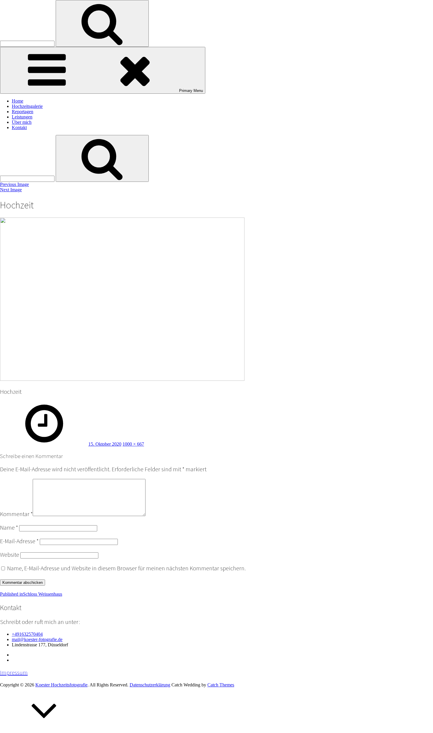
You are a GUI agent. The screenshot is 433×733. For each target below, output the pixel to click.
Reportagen (22, 111)
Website (9, 555)
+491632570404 (27, 634)
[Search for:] (28, 43)
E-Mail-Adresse (19, 541)
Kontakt (19, 127)
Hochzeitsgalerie (27, 106)
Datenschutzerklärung (150, 684)
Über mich (22, 122)
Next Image (11, 189)
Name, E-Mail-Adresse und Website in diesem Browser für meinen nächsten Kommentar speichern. (126, 568)
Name (9, 527)
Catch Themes (220, 684)
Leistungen (22, 116)
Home (17, 100)
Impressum (14, 672)
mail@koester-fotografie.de (37, 639)
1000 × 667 (133, 444)
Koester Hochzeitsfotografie (61, 684)
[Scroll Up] (44, 730)
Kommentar (16, 514)
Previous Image (14, 184)
